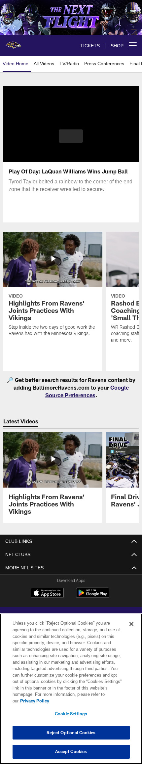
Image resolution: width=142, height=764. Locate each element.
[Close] (131, 630)
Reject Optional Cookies (71, 732)
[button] (71, 136)
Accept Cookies (71, 751)
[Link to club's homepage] (13, 42)
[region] (71, 692)
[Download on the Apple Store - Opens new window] (47, 593)
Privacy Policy (85, 700)
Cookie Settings (71, 713)
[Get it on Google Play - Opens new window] (93, 596)
